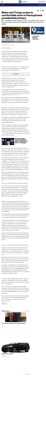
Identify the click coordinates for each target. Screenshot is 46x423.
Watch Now (42, 1)
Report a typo (4, 303)
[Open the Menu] (2, 1)
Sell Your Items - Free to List (15, 311)
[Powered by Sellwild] (28, 374)
